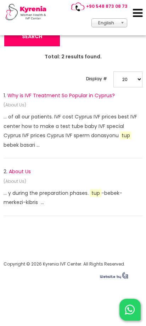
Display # (96, 79)
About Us (20, 171)
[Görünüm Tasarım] (114, 277)
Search (32, 36)
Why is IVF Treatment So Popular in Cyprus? (61, 95)
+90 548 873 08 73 (107, 6)
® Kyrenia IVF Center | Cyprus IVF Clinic (28, 12)
